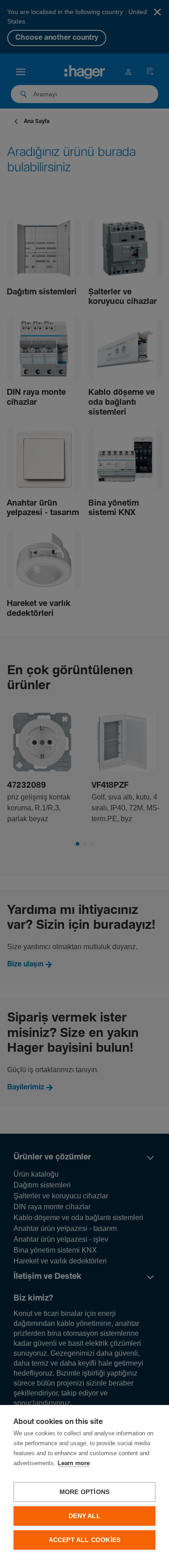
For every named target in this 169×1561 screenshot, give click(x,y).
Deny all (84, 1516)
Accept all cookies (85, 1540)
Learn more (74, 1463)
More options (84, 1492)
